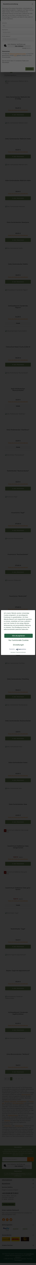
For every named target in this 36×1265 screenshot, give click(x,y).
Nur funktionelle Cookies (19, 640)
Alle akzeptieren (18, 636)
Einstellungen (18, 645)
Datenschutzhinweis (21, 652)
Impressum (13, 652)
